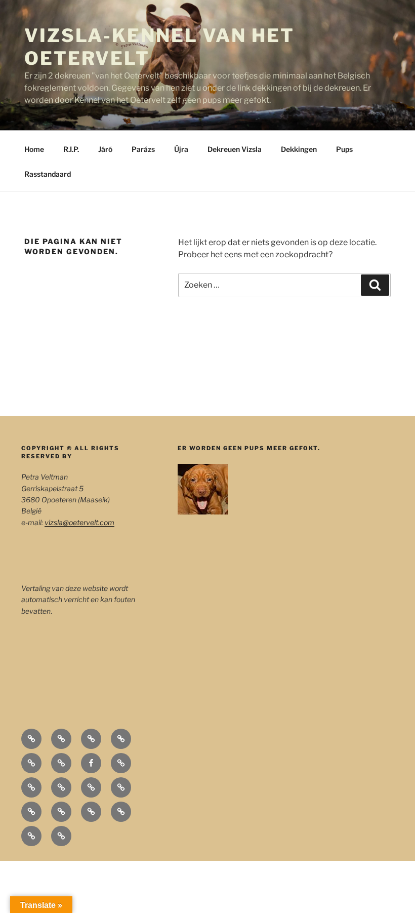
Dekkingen (299, 149)
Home (34, 149)
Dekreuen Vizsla (235, 149)
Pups (344, 149)
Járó (105, 149)
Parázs (143, 149)
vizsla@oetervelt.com (79, 522)
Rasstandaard (47, 174)
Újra (181, 149)
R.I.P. (71, 149)
